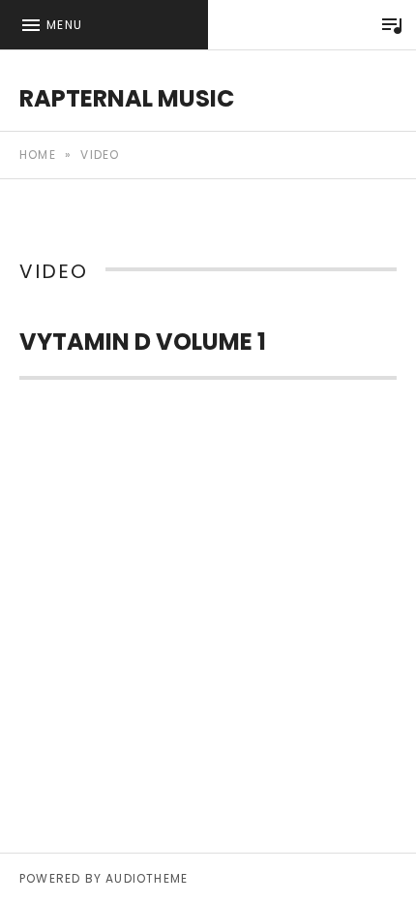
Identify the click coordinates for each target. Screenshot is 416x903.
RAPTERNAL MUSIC (126, 98)
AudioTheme (146, 878)
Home (37, 154)
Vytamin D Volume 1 (142, 342)
